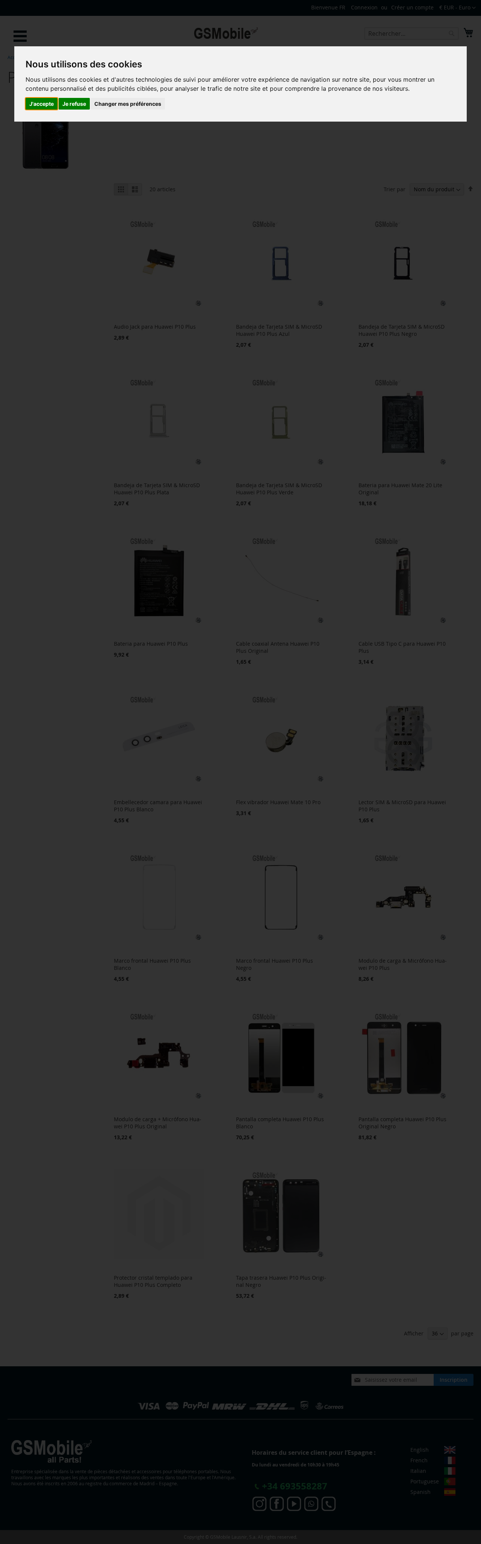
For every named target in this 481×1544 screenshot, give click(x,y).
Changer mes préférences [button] (127, 104)
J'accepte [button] (41, 104)
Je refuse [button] (74, 104)
